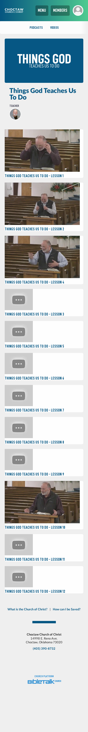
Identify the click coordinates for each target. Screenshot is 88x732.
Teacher (14, 105)
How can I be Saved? (66, 609)
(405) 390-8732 (44, 648)
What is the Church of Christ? (27, 609)
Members (60, 10)
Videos (54, 27)
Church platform (44, 676)
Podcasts (36, 27)
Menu (42, 10)
